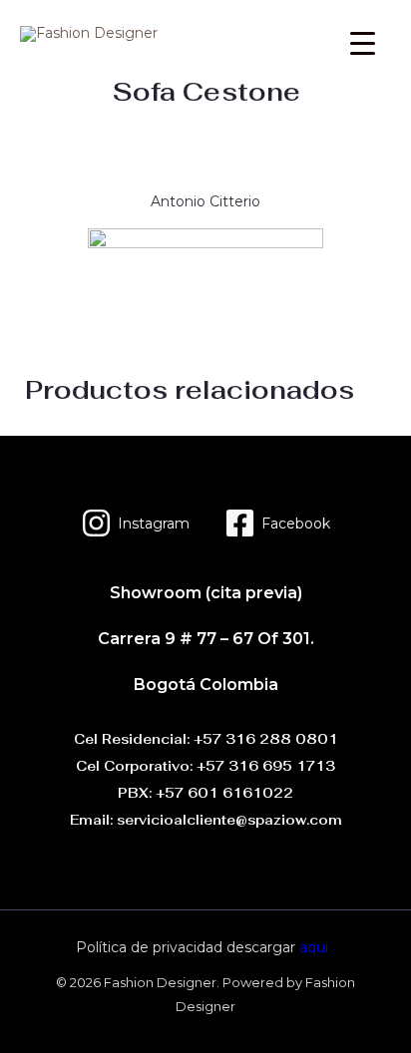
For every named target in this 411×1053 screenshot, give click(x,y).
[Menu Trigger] (362, 42)
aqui (313, 947)
